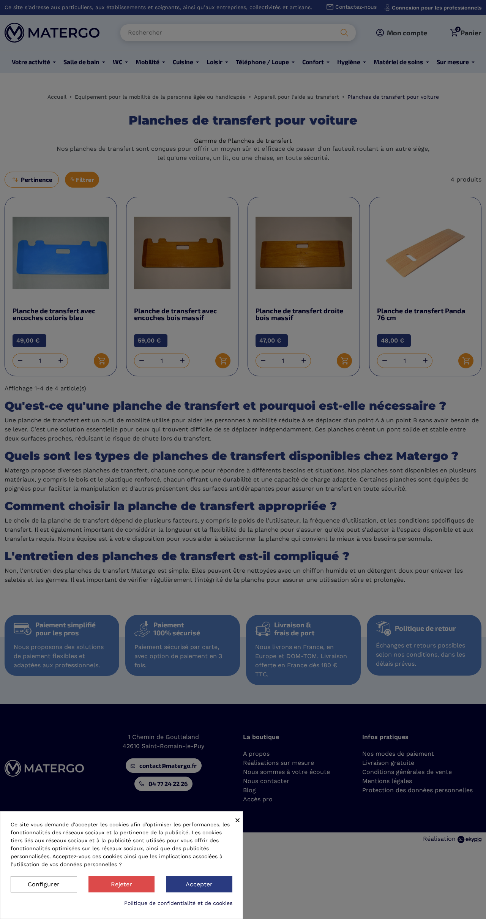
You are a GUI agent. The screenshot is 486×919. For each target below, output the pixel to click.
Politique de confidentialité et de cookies (178, 903)
